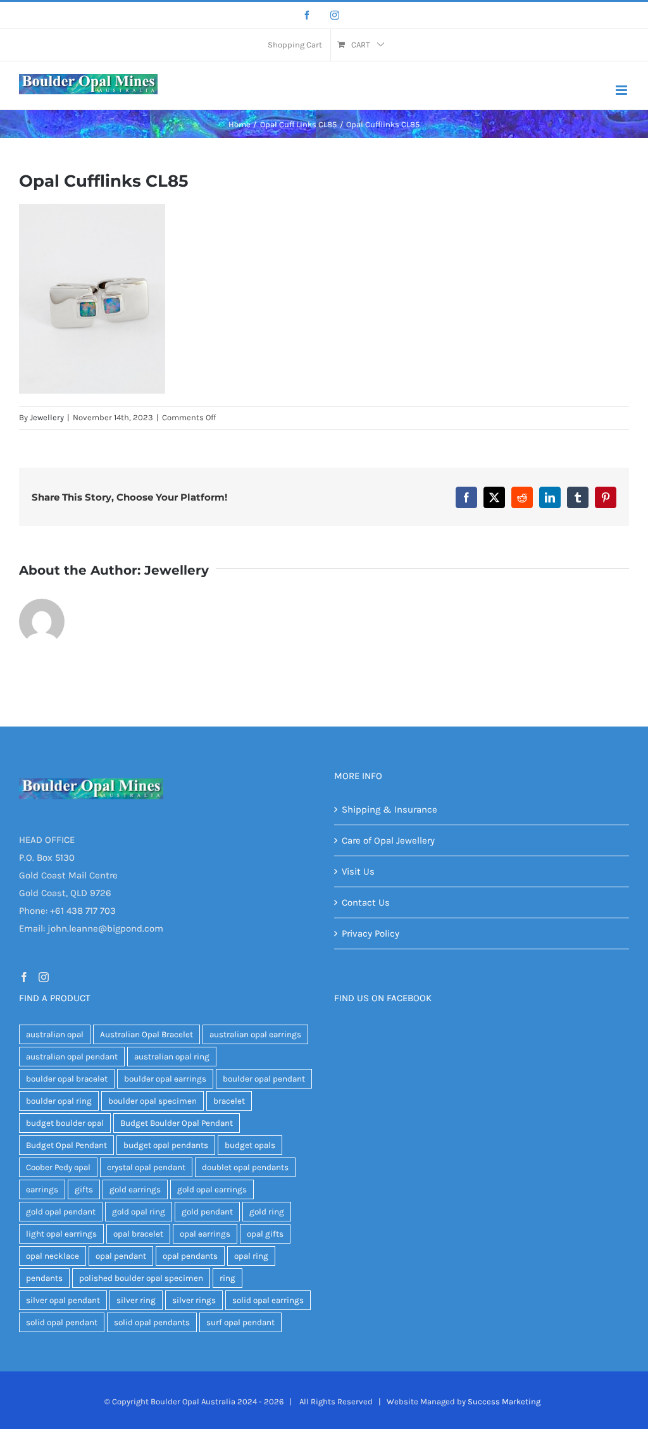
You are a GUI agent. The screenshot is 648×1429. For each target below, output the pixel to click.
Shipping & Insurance (389, 809)
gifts (84, 1189)
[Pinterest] (605, 497)
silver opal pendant (63, 1300)
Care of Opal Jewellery (388, 840)
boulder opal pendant (264, 1078)
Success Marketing (504, 1401)
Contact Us (366, 902)
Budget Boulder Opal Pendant (176, 1123)
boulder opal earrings (165, 1078)
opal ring (251, 1256)
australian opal (55, 1034)
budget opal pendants (165, 1145)
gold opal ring (138, 1211)
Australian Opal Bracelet (146, 1034)
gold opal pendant (61, 1211)
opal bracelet (138, 1234)
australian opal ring (171, 1056)
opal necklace (52, 1256)
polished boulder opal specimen (141, 1278)
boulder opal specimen (152, 1101)
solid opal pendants (152, 1322)
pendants (44, 1278)
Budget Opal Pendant (66, 1145)
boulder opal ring (59, 1101)
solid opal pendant (61, 1322)
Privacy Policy (370, 933)
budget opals (250, 1145)
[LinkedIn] (550, 497)
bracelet (229, 1101)
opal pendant (121, 1256)
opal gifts (265, 1234)
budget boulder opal (65, 1123)
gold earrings (135, 1189)
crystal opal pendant (146, 1167)
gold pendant (207, 1211)
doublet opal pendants (245, 1167)
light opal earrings (61, 1234)
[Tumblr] (578, 497)
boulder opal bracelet (67, 1078)
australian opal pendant (72, 1056)
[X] (494, 497)
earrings (42, 1189)
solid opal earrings (268, 1300)
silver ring (136, 1300)
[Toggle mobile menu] (622, 90)
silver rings (194, 1300)
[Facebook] (306, 15)
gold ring (266, 1211)
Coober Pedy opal (58, 1167)
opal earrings (205, 1234)
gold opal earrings (212, 1189)
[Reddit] (522, 497)
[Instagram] (334, 15)
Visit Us (358, 871)
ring (227, 1278)
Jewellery (47, 417)
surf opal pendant (240, 1322)
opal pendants (190, 1256)
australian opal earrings (255, 1034)
